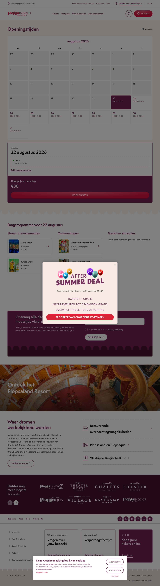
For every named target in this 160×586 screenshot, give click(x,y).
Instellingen (115, 576)
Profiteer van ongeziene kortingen (80, 317)
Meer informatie (42, 572)
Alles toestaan (115, 562)
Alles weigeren (115, 570)
